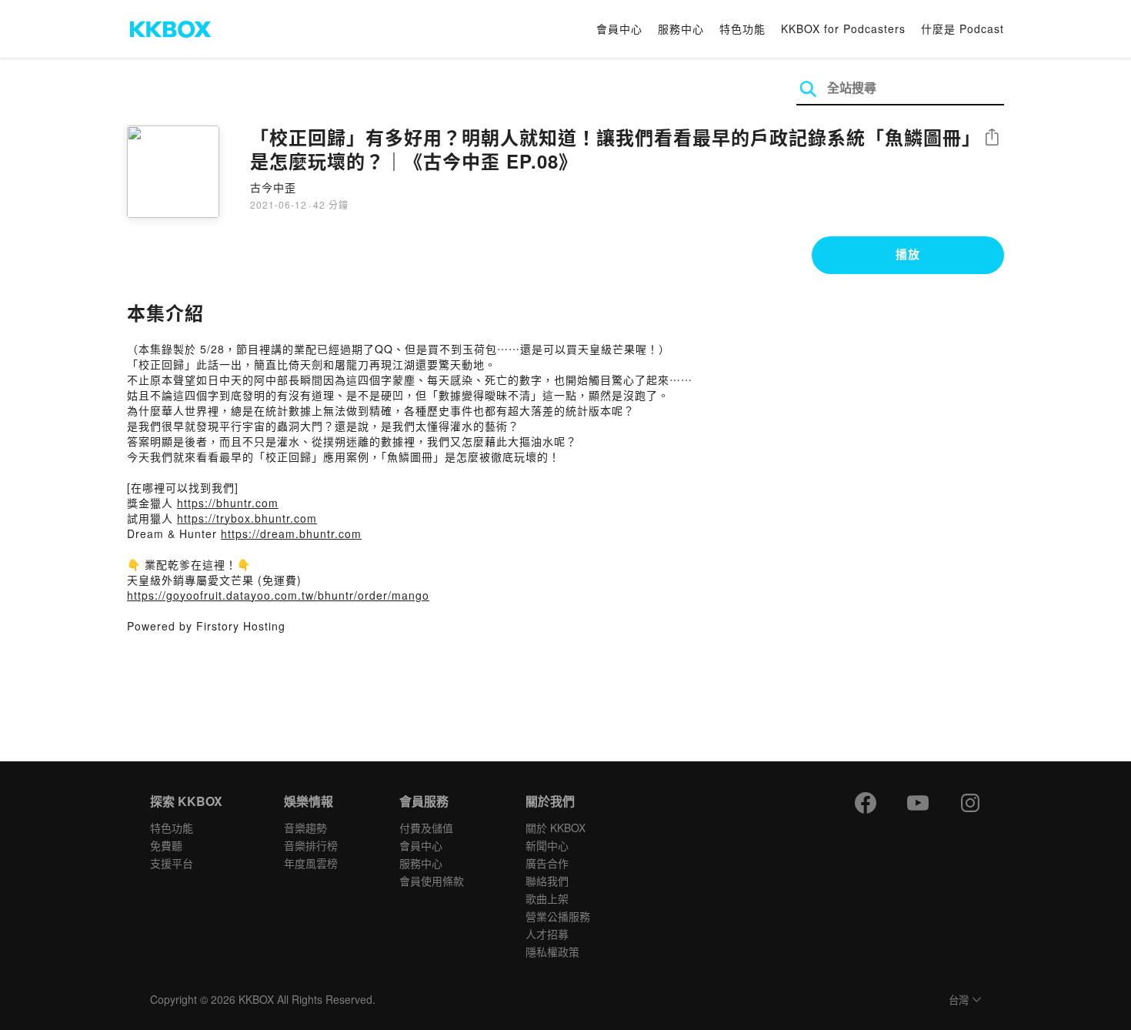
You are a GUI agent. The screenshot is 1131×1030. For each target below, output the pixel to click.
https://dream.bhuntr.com (291, 533)
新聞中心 (547, 845)
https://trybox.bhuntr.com (247, 518)
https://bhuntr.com (228, 502)
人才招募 (547, 933)
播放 (908, 254)
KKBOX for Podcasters (843, 28)
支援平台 (171, 863)
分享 (992, 138)
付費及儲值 (426, 827)
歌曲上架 (547, 898)
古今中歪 (273, 187)
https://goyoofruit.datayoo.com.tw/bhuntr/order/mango (278, 595)
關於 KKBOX (555, 827)
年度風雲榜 (311, 863)
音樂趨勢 (305, 827)
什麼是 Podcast (962, 28)
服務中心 (681, 28)
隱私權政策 (552, 951)
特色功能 (742, 28)
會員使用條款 (431, 880)
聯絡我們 (547, 880)
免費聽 (166, 845)
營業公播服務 (557, 916)
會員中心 (619, 28)
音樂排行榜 (311, 845)
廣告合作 (547, 863)
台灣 (959, 1000)
